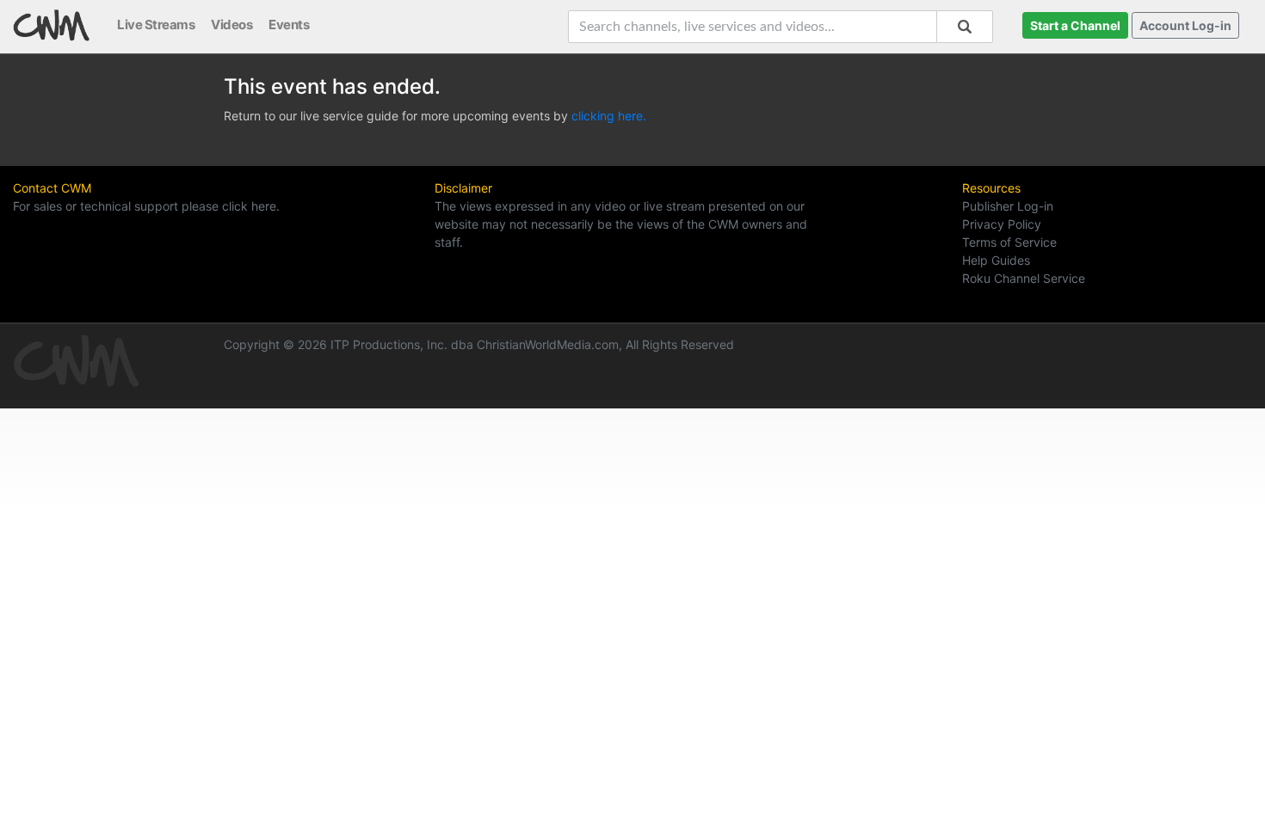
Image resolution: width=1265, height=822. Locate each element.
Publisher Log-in (1007, 206)
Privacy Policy (1001, 224)
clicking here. (608, 115)
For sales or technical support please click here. (146, 206)
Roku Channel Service (1023, 278)
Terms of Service (1009, 242)
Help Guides (996, 260)
